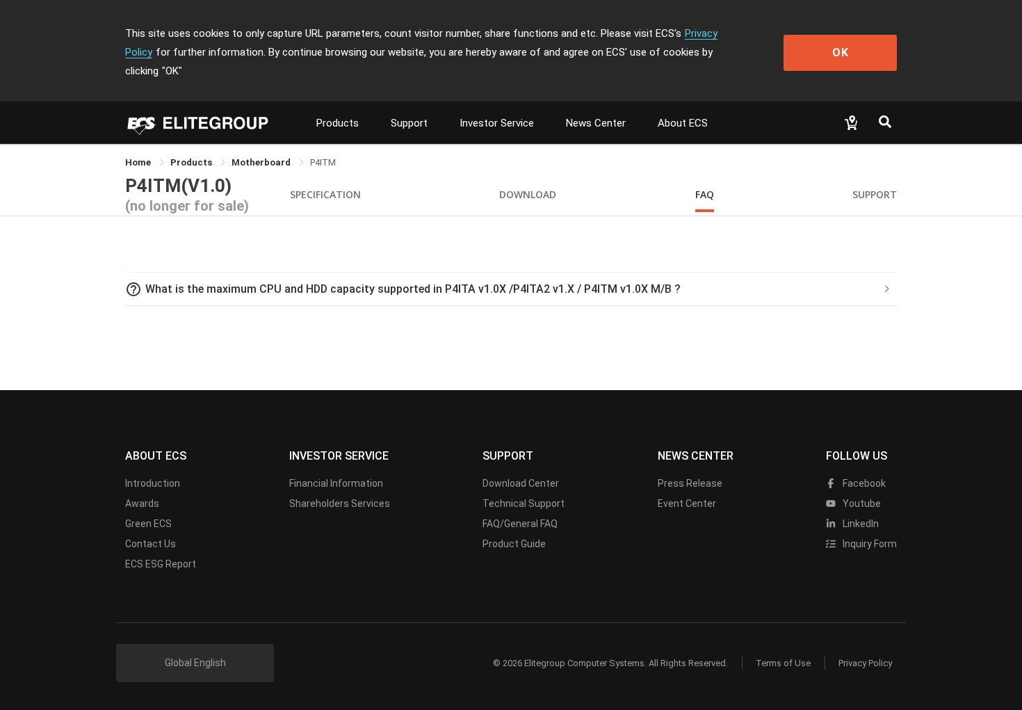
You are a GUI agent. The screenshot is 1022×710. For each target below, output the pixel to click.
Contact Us (150, 543)
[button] (511, 289)
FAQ (704, 194)
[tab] (511, 289)
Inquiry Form (869, 543)
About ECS (683, 123)
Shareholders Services (339, 503)
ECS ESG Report (160, 564)
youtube (861, 503)
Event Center (687, 503)
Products (337, 123)
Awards (142, 503)
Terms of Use (783, 663)
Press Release (690, 483)
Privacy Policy (865, 663)
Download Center (520, 483)
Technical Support (523, 503)
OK (840, 52)
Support (409, 123)
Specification (325, 194)
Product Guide (514, 543)
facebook (863, 483)
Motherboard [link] (262, 162)
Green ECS (148, 523)
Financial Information (336, 483)
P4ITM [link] (323, 162)
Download (527, 194)
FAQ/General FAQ (520, 523)
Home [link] (139, 162)
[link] (192, 162)
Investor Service (497, 123)
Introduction (152, 483)
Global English (195, 662)
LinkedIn (860, 523)
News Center (596, 123)
